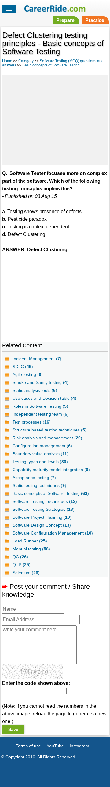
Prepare (65, 20)
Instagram (79, 745)
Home (7, 61)
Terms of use (28, 745)
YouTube (55, 745)
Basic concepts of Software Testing (51, 65)
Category (26, 61)
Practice (94, 20)
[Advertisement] (55, 119)
